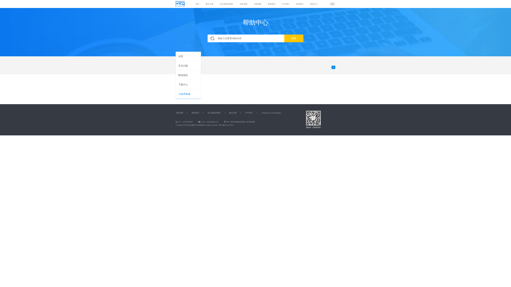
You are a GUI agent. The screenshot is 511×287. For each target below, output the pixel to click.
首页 (197, 4)
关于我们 (285, 4)
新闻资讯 (271, 4)
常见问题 (183, 65)
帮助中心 (314, 4)
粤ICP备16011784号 (226, 125)
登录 (332, 4)
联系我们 (300, 4)
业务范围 (243, 4)
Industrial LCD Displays (271, 113)
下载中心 (183, 84)
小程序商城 (184, 94)
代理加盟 (257, 4)
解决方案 (209, 4)
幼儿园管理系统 (226, 4)
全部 (180, 56)
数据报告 (183, 75)
